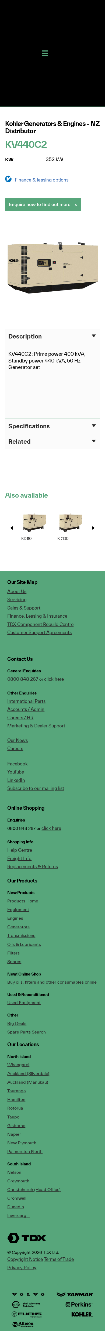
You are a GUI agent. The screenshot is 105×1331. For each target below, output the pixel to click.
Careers (15, 748)
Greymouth (18, 1180)
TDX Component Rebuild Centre (40, 624)
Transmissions (21, 935)
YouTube (15, 771)
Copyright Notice (25, 1259)
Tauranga (16, 1090)
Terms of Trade (59, 1259)
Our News (17, 740)
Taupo (13, 1116)
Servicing (17, 599)
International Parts (26, 701)
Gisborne (16, 1125)
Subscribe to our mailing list (35, 788)
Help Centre (19, 850)
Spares (14, 961)
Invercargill (18, 1215)
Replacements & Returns (32, 866)
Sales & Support (23, 607)
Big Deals (16, 1023)
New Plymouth (21, 1142)
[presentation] (11, 528)
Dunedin (15, 1206)
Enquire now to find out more (40, 204)
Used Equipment (24, 1002)
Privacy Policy (21, 1267)
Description (25, 336)
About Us (16, 591)
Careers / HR (20, 717)
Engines (15, 918)
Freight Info (19, 858)
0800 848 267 (22, 679)
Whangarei (18, 1064)
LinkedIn (16, 780)
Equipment (18, 909)
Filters (13, 952)
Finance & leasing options (41, 179)
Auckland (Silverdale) (28, 1073)
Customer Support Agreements (39, 632)
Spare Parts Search (26, 1031)
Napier (14, 1134)
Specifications (29, 426)
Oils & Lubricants (24, 944)
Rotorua (15, 1108)
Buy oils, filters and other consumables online (52, 982)
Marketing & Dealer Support (36, 725)
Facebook (17, 763)
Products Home (22, 900)
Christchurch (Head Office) (34, 1189)
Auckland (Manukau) (27, 1082)
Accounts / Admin (25, 709)
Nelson (14, 1172)
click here (54, 679)
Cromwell (16, 1198)
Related (19, 441)
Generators (18, 926)
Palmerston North (25, 1151)
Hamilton (16, 1099)
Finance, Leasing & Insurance (37, 615)
